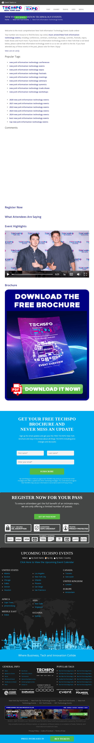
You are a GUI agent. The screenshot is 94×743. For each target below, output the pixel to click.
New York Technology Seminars (85, 679)
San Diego (39, 587)
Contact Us (24, 684)
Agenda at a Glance (10, 673)
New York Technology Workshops (85, 684)
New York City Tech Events (18, 700)
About (6, 671)
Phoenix (38, 583)
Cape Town (8, 602)
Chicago (7, 580)
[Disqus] (47, 165)
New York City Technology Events (43, 700)
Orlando (38, 580)
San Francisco (40, 590)
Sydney (37, 616)
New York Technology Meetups (85, 676)
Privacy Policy (34, 731)
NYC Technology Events (63, 703)
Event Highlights (16, 226)
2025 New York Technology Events (67, 673)
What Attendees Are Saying (23, 217)
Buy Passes (25, 671)
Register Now (14, 207)
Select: (25, 558)
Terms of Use (60, 731)
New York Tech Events (67, 700)
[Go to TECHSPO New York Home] (20, 9)
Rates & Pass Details (27, 673)
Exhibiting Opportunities (28, 682)
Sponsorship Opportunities (29, 679)
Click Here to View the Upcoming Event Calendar (47, 562)
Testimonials (25, 676)
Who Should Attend (10, 679)
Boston (7, 577)
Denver (7, 587)
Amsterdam (70, 592)
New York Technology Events (66, 671)
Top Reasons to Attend (10, 682)
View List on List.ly (12, 51)
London (68, 584)
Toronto (68, 573)
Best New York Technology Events (67, 676)
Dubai (6, 615)
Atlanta (7, 573)
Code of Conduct (47, 731)
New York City (40, 577)
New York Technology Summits (85, 682)
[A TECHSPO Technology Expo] (45, 672)
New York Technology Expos (66, 684)
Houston (7, 590)
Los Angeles (39, 573)
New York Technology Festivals (85, 671)
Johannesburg (9, 606)
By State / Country (63, 558)
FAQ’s (6, 684)
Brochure (11, 285)
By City (50, 558)
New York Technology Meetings (85, 673)
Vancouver (69, 577)
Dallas (6, 583)
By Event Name (37, 558)
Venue (6, 676)
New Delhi (39, 603)
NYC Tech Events (45, 703)
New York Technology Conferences (67, 682)
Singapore (39, 607)
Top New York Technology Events (67, 679)
